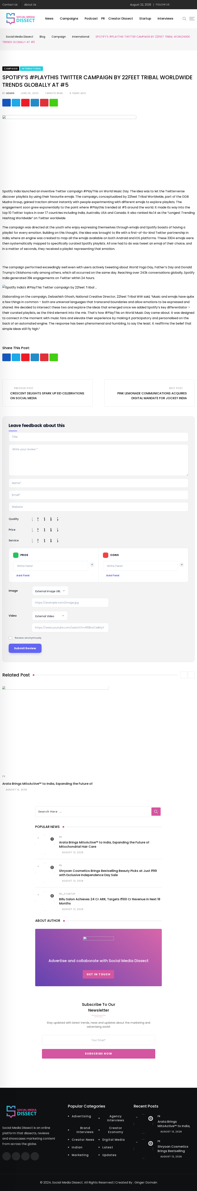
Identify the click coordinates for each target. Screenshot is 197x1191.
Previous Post (23, 388)
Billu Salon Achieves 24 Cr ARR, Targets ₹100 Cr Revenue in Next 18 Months (109, 901)
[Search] (184, 18)
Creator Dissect (120, 18)
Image (13, 591)
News (49, 18)
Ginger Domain (145, 1182)
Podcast (91, 18)
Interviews (165, 18)
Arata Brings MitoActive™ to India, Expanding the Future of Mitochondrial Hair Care (104, 844)
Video (13, 616)
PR (103, 18)
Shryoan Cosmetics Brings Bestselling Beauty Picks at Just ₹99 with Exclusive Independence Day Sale (108, 873)
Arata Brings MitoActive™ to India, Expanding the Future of (47, 783)
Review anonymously (28, 638)
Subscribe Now (98, 1054)
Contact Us (10, 5)
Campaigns (69, 18)
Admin (10, 93)
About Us (30, 5)
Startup (145, 18)
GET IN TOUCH (98, 974)
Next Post (176, 388)
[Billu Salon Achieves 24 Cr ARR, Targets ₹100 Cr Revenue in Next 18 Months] (44, 901)
